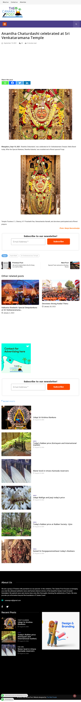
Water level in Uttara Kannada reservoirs (51, 471)
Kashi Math (13, 255)
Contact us (14, 2)
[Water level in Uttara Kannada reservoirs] (16, 471)
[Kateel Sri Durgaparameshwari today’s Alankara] (16, 551)
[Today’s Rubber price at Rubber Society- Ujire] (16, 524)
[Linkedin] (27, 83)
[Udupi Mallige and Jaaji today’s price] (16, 498)
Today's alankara (38, 415)
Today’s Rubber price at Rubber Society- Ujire (52, 524)
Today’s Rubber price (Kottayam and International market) (55, 444)
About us (5, 2)
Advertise (23, 2)
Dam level (36, 468)
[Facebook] (12, 83)
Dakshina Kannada (12, 298)
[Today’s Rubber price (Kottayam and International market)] (16, 444)
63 (22, 43)
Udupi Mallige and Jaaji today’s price (49, 497)
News (34, 441)
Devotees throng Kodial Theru (17, 303)
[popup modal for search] (76, 24)
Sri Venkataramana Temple (29, 255)
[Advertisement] (40, 63)
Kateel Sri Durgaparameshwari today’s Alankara (54, 551)
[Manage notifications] (74, 695)
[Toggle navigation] (4, 24)
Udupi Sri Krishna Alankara (44, 417)
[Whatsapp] (5, 83)
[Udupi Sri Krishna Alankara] (16, 417)
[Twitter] (19, 83)
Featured (24, 298)
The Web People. (52, 697)
